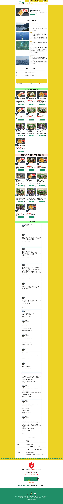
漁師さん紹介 (21, 496)
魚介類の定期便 (45, 496)
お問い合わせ (23, 497)
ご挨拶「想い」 (20, 497)
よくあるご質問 (26, 497)
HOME (15, 496)
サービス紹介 (18, 496)
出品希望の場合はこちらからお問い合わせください (31, 499)
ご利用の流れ (27, 496)
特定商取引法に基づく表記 (39, 497)
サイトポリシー (29, 497)
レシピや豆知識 (24, 496)
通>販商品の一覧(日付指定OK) (35, 496)
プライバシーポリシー (34, 497)
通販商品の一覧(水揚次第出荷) (41, 496)
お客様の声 (30, 496)
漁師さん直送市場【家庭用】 (20, 2)
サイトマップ (43, 497)
